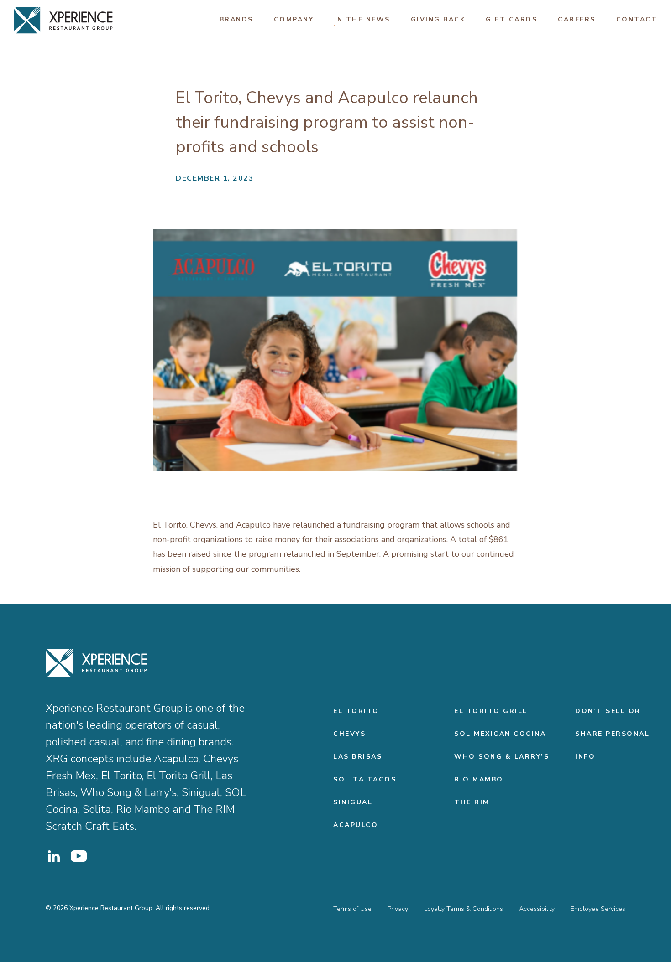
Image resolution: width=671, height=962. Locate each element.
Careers (577, 19)
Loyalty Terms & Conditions (463, 909)
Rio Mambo (478, 779)
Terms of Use (352, 909)
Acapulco (355, 825)
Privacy (398, 909)
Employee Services (598, 909)
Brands (236, 19)
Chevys (349, 733)
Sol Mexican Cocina (500, 733)
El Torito (356, 711)
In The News (362, 19)
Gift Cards (511, 19)
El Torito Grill (491, 711)
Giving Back (438, 19)
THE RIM (472, 802)
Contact (637, 19)
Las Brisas (357, 756)
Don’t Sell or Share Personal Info (612, 734)
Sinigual (352, 802)
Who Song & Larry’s (501, 756)
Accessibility (537, 909)
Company (294, 19)
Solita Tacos (364, 779)
